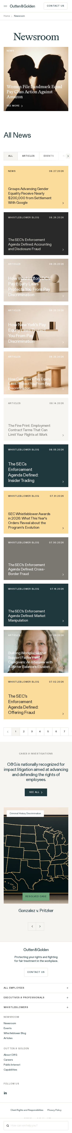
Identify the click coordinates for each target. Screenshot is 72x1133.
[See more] (62, 296)
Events (49, 156)
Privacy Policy (54, 1110)
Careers (8, 1060)
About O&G (10, 1055)
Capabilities (10, 1070)
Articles (28, 156)
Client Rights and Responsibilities (27, 1110)
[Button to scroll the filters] (68, 156)
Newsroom (10, 1023)
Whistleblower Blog (15, 1033)
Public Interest (12, 1065)
